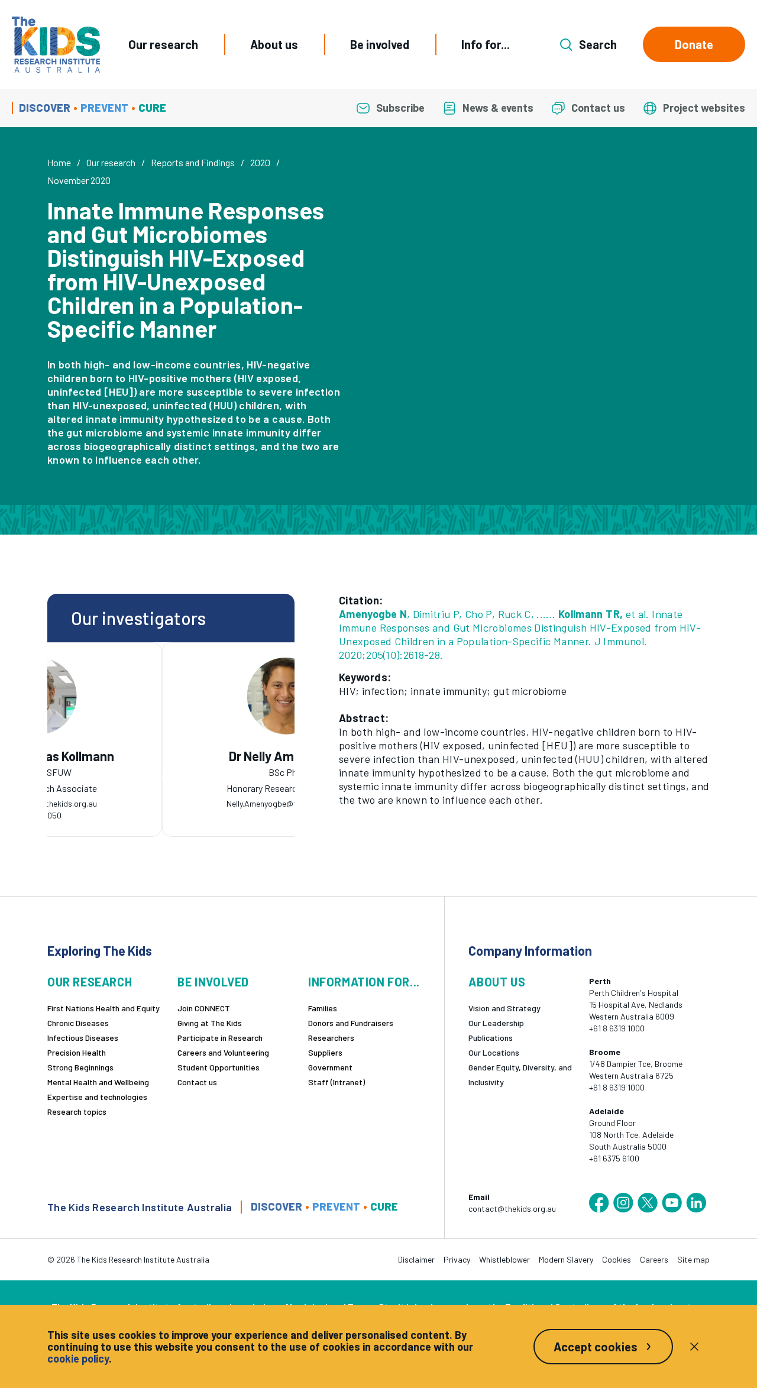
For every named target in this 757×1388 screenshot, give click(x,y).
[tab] (165, 776)
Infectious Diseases (82, 1038)
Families (322, 1008)
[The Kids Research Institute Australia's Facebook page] (599, 1203)
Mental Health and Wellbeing (98, 1082)
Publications (490, 1038)
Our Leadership (496, 1023)
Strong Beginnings (80, 1067)
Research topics (76, 1111)
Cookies (616, 1259)
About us (274, 44)
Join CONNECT (203, 1008)
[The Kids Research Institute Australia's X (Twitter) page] (648, 1203)
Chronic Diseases (78, 1023)
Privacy (457, 1259)
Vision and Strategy (504, 1008)
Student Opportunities (218, 1067)
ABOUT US (496, 982)
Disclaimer (416, 1259)
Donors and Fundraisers (350, 1023)
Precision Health (76, 1052)
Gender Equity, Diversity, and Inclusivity (520, 1074)
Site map (693, 1259)
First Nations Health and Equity (103, 1008)
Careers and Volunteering (223, 1052)
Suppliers (325, 1052)
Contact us (197, 1082)
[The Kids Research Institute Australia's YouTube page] (672, 1203)
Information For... (364, 982)
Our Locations (493, 1052)
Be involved (379, 44)
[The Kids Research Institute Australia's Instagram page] (623, 1203)
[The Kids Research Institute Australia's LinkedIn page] (696, 1203)
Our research (163, 44)
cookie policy (78, 1358)
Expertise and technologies (97, 1097)
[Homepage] (56, 45)
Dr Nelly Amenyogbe (178, 756)
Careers (654, 1259)
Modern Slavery (566, 1259)
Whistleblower (504, 1259)
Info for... (485, 44)
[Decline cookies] (694, 1346)
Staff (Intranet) (336, 1082)
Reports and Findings (193, 162)
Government (330, 1067)
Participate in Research (220, 1038)
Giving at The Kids (209, 1023)
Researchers (331, 1038)
